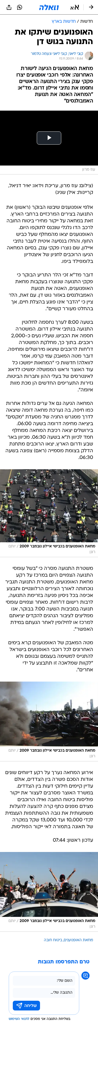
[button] (75, 7)
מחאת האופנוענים (78, 940)
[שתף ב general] (9, 7)
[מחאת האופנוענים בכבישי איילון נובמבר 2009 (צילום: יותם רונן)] (49, 513)
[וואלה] (49, 7)
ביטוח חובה (53, 940)
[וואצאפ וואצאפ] (19, 7)
